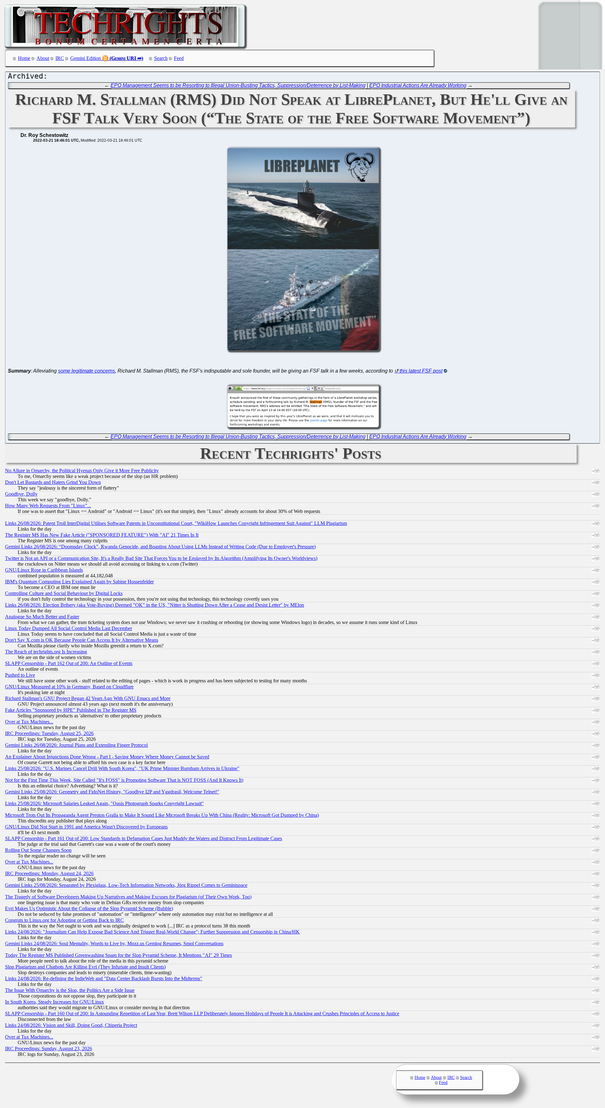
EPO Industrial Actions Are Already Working (417, 85)
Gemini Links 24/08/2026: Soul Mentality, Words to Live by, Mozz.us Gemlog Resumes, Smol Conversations (114, 943)
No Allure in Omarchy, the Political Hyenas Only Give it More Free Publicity (82, 470)
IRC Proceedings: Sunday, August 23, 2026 (48, 1048)
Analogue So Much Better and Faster (42, 616)
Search (161, 58)
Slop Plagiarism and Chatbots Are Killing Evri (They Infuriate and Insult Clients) (85, 967)
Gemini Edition (85, 58)
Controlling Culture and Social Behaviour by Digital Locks (64, 593)
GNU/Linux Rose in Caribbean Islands (44, 570)
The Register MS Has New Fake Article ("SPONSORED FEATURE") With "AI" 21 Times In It (102, 535)
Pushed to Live (20, 675)
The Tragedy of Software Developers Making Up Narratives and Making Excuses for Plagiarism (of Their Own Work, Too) (128, 896)
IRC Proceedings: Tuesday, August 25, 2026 (49, 733)
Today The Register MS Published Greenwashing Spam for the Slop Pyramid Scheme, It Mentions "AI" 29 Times (118, 955)
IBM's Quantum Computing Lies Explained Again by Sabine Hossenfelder (79, 581)
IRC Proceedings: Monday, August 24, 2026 (49, 873)
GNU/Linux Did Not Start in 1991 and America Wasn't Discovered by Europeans (86, 826)
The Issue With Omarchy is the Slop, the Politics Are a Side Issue (70, 990)
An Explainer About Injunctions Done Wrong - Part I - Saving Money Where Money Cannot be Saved (107, 756)
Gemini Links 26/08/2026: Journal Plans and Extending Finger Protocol (76, 745)
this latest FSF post (421, 371)
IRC (59, 58)
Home (24, 58)
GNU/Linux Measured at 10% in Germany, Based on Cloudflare (69, 686)
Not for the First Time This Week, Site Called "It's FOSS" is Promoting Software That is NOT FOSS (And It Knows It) (124, 780)
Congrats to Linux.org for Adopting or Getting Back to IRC (64, 920)
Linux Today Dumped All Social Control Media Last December (68, 628)
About (43, 58)
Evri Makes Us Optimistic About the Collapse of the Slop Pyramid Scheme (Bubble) (89, 908)
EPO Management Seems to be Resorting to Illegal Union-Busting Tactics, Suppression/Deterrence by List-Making (238, 85)
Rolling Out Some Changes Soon (38, 850)
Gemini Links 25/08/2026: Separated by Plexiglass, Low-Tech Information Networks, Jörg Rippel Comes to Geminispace (126, 885)
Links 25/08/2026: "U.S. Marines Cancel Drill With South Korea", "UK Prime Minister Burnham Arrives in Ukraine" (122, 768)
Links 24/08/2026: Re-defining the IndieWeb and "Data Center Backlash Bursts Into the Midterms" (103, 978)
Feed (179, 58)
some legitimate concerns (86, 371)
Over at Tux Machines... (29, 721)
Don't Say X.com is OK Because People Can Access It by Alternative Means (81, 640)
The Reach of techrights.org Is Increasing (46, 651)
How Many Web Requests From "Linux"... (48, 505)
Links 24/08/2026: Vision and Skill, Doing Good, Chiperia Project (71, 1025)
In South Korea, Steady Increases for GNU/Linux (54, 1002)
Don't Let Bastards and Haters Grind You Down (53, 482)
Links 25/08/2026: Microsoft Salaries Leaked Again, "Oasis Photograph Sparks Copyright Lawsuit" (104, 803)
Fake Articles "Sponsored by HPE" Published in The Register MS (70, 710)
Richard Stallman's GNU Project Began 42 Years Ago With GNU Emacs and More (87, 698)
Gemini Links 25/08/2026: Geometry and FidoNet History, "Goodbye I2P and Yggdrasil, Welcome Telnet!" (112, 791)
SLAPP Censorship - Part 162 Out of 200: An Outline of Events (68, 663)
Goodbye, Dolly (21, 494)
